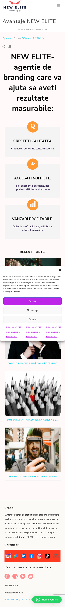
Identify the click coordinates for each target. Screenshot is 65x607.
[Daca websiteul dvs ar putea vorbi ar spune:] (33, 450)
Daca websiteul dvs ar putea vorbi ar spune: (34, 476)
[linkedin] (15, 577)
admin (9, 38)
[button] (60, 270)
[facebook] (7, 577)
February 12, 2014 (31, 38)
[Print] (11, 46)
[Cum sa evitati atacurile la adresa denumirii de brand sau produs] (33, 393)
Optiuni (32, 319)
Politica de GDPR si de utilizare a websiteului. (14, 332)
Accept (32, 301)
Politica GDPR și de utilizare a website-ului (25, 599)
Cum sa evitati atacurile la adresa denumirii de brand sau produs (34, 420)
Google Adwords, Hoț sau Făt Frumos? (33, 363)
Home (21, 29)
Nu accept (32, 310)
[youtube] (30, 577)
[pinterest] (23, 577)
